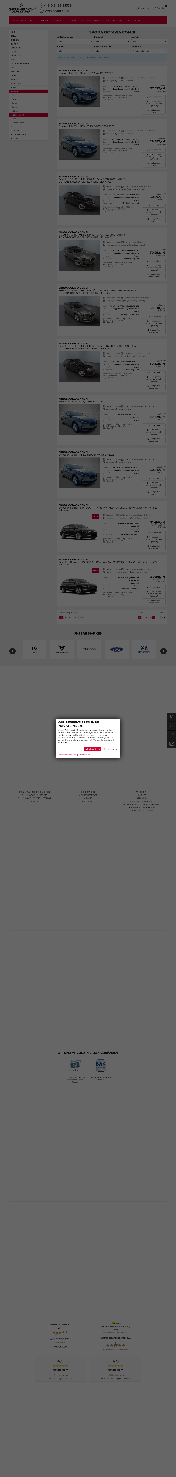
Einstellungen (110, 749)
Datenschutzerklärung (68, 755)
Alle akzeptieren (92, 749)
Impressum (85, 755)
